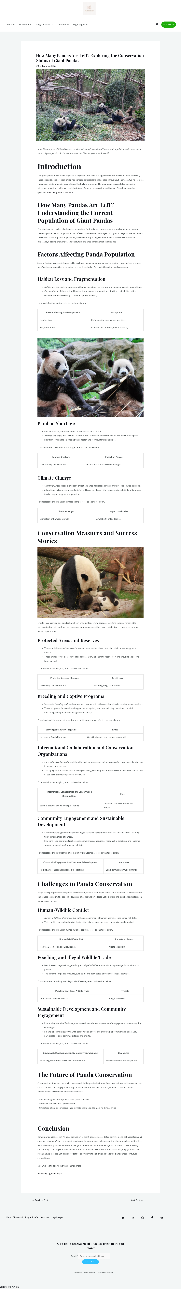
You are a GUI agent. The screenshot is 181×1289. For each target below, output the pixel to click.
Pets (9, 24)
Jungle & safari (43, 24)
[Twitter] (123, 1217)
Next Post (137, 1200)
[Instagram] (142, 1217)
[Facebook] (152, 1217)
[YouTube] (161, 1217)
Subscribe (90, 1262)
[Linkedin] (133, 1217)
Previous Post (40, 1200)
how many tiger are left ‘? (49, 1173)
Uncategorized (44, 66)
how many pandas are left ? (60, 192)
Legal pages (79, 24)
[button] (157, 24)
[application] (13, 24)
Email (74, 1256)
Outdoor (62, 24)
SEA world (24, 24)
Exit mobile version (9, 1286)
